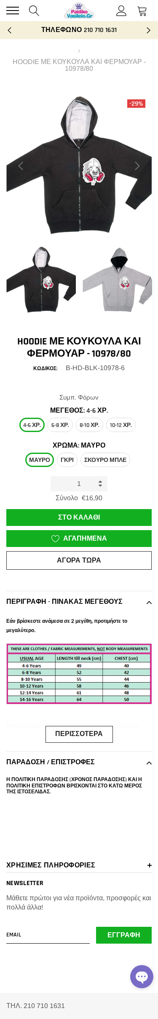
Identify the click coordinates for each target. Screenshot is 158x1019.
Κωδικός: (45, 368)
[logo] (79, 10)
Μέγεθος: (79, 410)
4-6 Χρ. (32, 425)
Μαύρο (39, 460)
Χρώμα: (79, 445)
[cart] (142, 10)
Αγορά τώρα (79, 560)
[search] (34, 10)
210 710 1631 (100, 30)
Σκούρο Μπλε (105, 460)
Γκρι (67, 460)
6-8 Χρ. (60, 425)
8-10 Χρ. (89, 425)
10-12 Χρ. (121, 425)
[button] (141, 976)
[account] (121, 10)
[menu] (12, 10)
